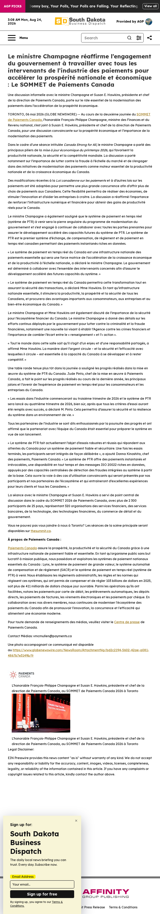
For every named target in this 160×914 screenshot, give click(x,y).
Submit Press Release (89, 907)
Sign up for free (42, 894)
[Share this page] (149, 38)
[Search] (129, 37)
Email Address (23, 877)
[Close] (76, 821)
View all (150, 6)
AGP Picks (12, 6)
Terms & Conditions (123, 907)
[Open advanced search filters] (138, 37)
